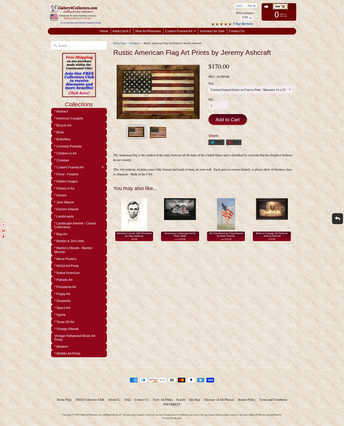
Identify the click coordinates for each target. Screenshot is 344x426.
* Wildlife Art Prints (67, 353)
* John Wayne (64, 202)
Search (180, 399)
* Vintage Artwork (66, 329)
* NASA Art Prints (66, 266)
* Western (61, 346)
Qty (210, 99)
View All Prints (162, 399)
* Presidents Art (65, 287)
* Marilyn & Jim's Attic (69, 241)
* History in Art (64, 188)
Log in (239, 5)
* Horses (60, 195)
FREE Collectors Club (90, 399)
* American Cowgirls (68, 118)
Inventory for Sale (212, 31)
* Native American (67, 273)
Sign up (251, 5)
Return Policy (246, 399)
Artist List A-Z (121, 31)
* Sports (59, 314)
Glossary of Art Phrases (219, 399)
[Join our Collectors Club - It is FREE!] (79, 95)
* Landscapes (64, 216)
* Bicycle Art (62, 125)
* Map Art (60, 234)
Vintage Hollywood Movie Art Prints (74, 337)
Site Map (194, 399)
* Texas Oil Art (64, 322)
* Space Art (62, 308)
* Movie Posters (65, 259)
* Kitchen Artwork (66, 209)
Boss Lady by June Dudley (40, 410)
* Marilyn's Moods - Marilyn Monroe (73, 249)
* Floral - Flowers (66, 174)
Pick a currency (245, 13)
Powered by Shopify (172, 417)
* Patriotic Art (63, 279)
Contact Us (236, 31)
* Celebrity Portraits (68, 146)
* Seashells (62, 301)
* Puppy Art (62, 294)
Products (135, 43)
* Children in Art (65, 153)
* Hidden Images (66, 181)
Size (211, 83)
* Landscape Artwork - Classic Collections (75, 225)
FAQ (127, 399)
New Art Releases (148, 31)
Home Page (119, 43)
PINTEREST (172, 404)
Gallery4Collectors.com (91, 414)
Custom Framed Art (178, 31)
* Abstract (61, 111)
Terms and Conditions (273, 399)
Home (104, 31)
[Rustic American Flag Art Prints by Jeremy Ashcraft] (136, 132)
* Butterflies (62, 139)
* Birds (59, 132)
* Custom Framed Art (69, 167)
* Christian (61, 160)
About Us (114, 399)
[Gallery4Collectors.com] (75, 14)
